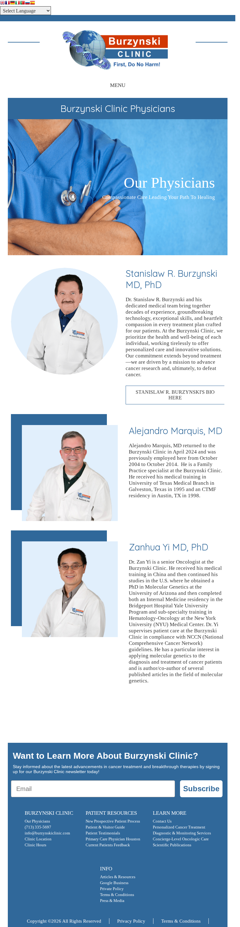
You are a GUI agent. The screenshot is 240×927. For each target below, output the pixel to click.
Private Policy (112, 889)
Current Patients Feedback (108, 845)
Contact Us (162, 821)
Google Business (114, 883)
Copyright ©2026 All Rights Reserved (64, 921)
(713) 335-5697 (38, 827)
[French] (7, 3)
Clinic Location (38, 839)
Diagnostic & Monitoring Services (182, 833)
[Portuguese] (22, 3)
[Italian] (17, 3)
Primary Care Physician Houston (113, 839)
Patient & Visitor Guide (105, 827)
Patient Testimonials (103, 833)
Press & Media (112, 901)
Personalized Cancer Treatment (179, 827)
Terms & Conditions (117, 895)
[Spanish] (32, 3)
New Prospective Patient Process (113, 821)
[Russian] (27, 3)
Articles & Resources (117, 877)
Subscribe (201, 788)
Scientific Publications (172, 845)
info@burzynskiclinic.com (47, 833)
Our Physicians (37, 821)
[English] (2, 3)
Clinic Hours (35, 845)
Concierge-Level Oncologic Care (181, 839)
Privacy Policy (131, 921)
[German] (12, 3)
